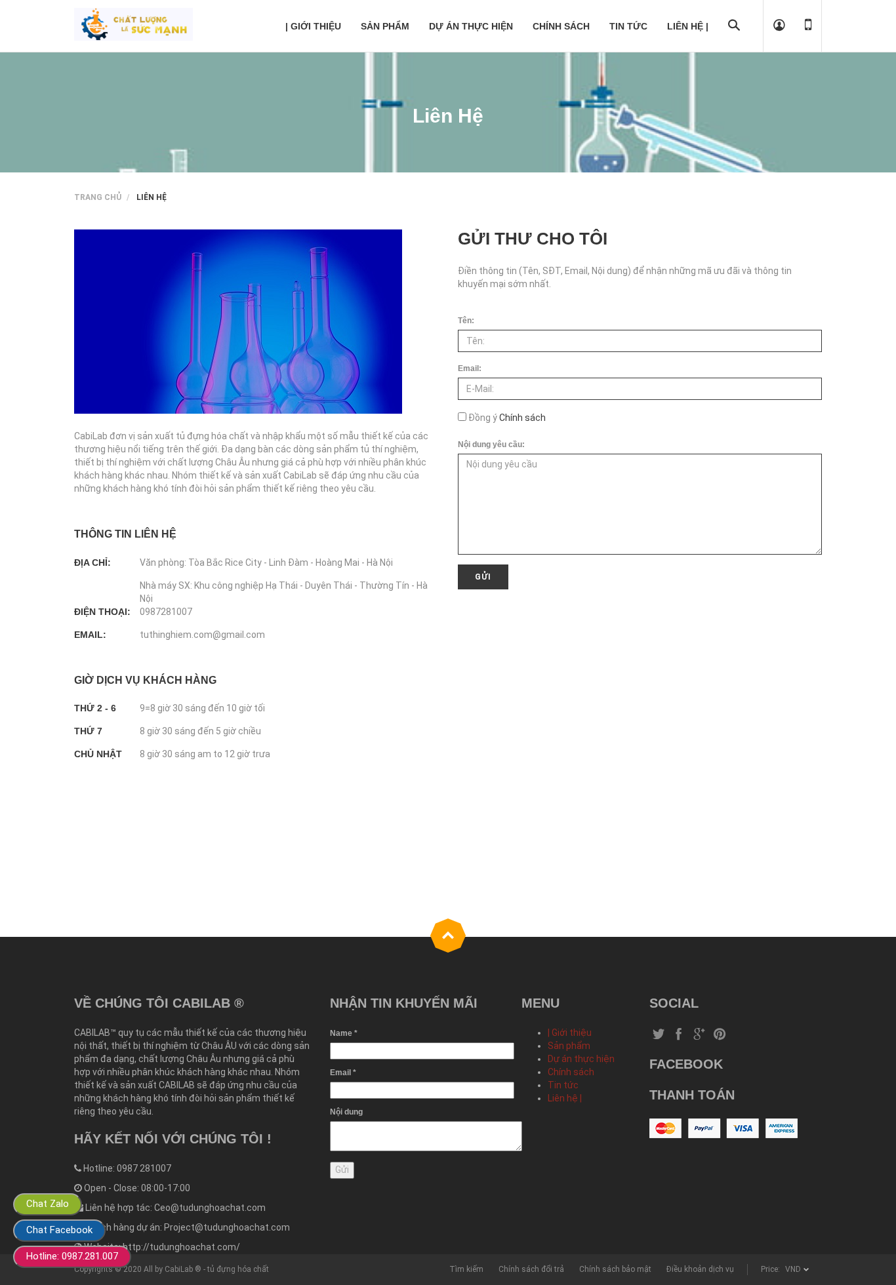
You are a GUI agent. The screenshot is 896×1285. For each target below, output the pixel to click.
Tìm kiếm (466, 1269)
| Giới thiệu (570, 1032)
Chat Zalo (47, 1204)
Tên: (466, 320)
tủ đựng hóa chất (238, 1269)
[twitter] (658, 1035)
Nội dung (346, 1112)
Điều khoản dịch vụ (700, 1269)
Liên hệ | (565, 1098)
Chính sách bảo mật (615, 1269)
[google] (699, 1035)
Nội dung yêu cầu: (491, 444)
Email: (469, 368)
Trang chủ (97, 197)
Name (343, 1033)
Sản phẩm (569, 1045)
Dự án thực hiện (581, 1059)
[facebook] (679, 1035)
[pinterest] (719, 1035)
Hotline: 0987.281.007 (72, 1256)
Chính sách (521, 417)
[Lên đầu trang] (448, 936)
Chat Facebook (59, 1230)
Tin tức (563, 1085)
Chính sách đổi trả (531, 1269)
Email (343, 1072)
